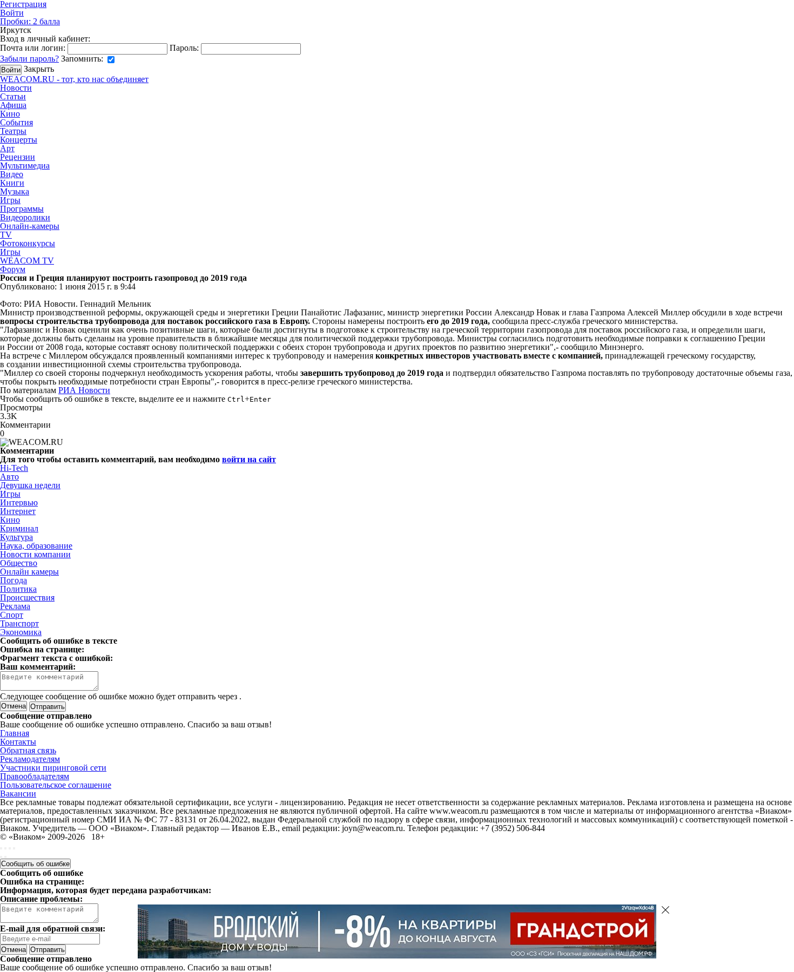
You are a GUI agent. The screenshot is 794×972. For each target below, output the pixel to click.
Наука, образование (36, 545)
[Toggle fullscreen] (10, 848)
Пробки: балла (30, 21)
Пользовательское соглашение (55, 784)
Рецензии (17, 156)
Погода (13, 580)
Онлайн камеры (29, 571)
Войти (12, 12)
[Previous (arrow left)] (1, 857)
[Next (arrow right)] (5, 857)
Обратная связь (28, 750)
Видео (11, 174)
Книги (12, 182)
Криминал (19, 528)
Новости (16, 87)
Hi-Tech (14, 468)
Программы (22, 208)
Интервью (19, 502)
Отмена (13, 706)
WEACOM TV (27, 260)
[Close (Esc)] (1, 848)
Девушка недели (30, 485)
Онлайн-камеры (29, 226)
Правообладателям (34, 776)
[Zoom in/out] (14, 848)
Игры (10, 200)
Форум (12, 269)
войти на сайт (249, 459)
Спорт (11, 614)
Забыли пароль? (29, 58)
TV (6, 234)
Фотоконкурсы (27, 243)
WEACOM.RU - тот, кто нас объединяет (74, 79)
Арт (7, 148)
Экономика (21, 632)
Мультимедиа (25, 165)
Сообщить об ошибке (35, 864)
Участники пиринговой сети (53, 767)
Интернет (18, 511)
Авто (9, 476)
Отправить (47, 950)
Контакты (18, 741)
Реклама (15, 606)
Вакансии (18, 793)
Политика (18, 588)
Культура (16, 537)
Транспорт (19, 623)
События (16, 122)
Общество (18, 563)
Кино (10, 113)
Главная (14, 733)
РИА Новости (84, 390)
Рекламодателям (30, 759)
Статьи (13, 96)
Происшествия (27, 597)
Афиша (13, 105)
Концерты (18, 139)
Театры (13, 131)
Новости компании (35, 554)
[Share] (5, 848)
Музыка (14, 191)
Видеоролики (25, 217)
